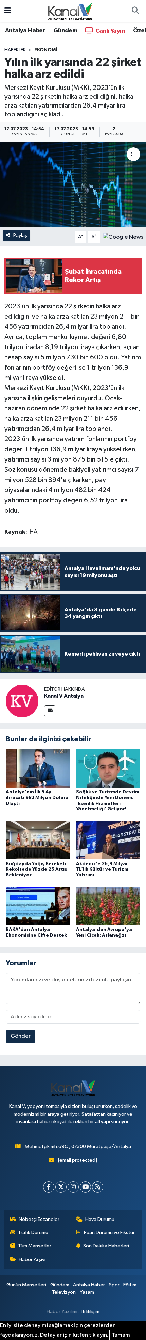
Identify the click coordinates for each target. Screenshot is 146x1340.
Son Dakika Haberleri (106, 1245)
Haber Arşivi (32, 1259)
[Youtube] (85, 1187)
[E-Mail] (49, 710)
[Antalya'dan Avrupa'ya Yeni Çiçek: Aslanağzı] (108, 906)
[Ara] (135, 11)
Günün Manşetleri (26, 1284)
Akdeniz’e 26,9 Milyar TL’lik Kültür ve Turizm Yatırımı (102, 869)
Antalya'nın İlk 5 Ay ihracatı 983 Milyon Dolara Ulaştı (37, 798)
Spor (114, 1284)
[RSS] (97, 1187)
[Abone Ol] (123, 237)
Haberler (15, 50)
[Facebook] (48, 1187)
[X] (61, 1187)
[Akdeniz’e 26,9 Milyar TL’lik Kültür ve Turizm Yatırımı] (108, 840)
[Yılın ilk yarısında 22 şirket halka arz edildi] (73, 184)
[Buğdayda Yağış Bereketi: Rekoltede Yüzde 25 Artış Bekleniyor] (38, 840)
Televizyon (64, 1292)
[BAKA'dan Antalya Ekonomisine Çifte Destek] (38, 906)
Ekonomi (45, 50)
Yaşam (87, 1292)
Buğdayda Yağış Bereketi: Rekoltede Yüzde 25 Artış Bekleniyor (37, 869)
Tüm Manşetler (34, 1245)
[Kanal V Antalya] (22, 701)
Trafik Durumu (33, 1232)
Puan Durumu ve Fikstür (109, 1232)
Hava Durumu (99, 1219)
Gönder (21, 1036)
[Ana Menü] (7, 11)
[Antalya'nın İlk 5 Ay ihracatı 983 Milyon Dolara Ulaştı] (38, 768)
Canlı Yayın (109, 31)
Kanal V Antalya (64, 696)
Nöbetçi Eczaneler (39, 1219)
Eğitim (129, 1284)
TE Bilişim (89, 1311)
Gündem (65, 31)
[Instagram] (73, 1187)
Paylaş (20, 235)
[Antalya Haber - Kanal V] (69, 10)
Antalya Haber (25, 31)
